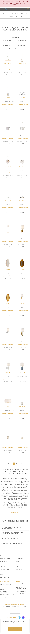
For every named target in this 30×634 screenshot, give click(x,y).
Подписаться (15, 612)
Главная (6, 21)
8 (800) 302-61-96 (20, 583)
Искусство (3, 572)
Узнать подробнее (15, 624)
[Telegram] (6, 9)
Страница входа (5, 597)
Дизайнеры (19, 558)
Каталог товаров (14, 21)
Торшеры (3, 566)
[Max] (23, 617)
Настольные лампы (6, 558)
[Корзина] (24, 9)
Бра (1, 556)
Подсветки (3, 561)
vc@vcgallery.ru (20, 593)
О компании (19, 556)
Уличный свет (4, 569)
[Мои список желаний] (20, 9)
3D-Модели (3, 574)
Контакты (19, 569)
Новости (18, 566)
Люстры (2, 564)
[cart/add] (9, 78)
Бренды (18, 561)
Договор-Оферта (5, 584)
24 (24, 48)
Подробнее (15, 512)
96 (28, 48)
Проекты (18, 564)
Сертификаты (4, 577)
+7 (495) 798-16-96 (21, 585)
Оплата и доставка (6, 587)
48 (26, 48)
